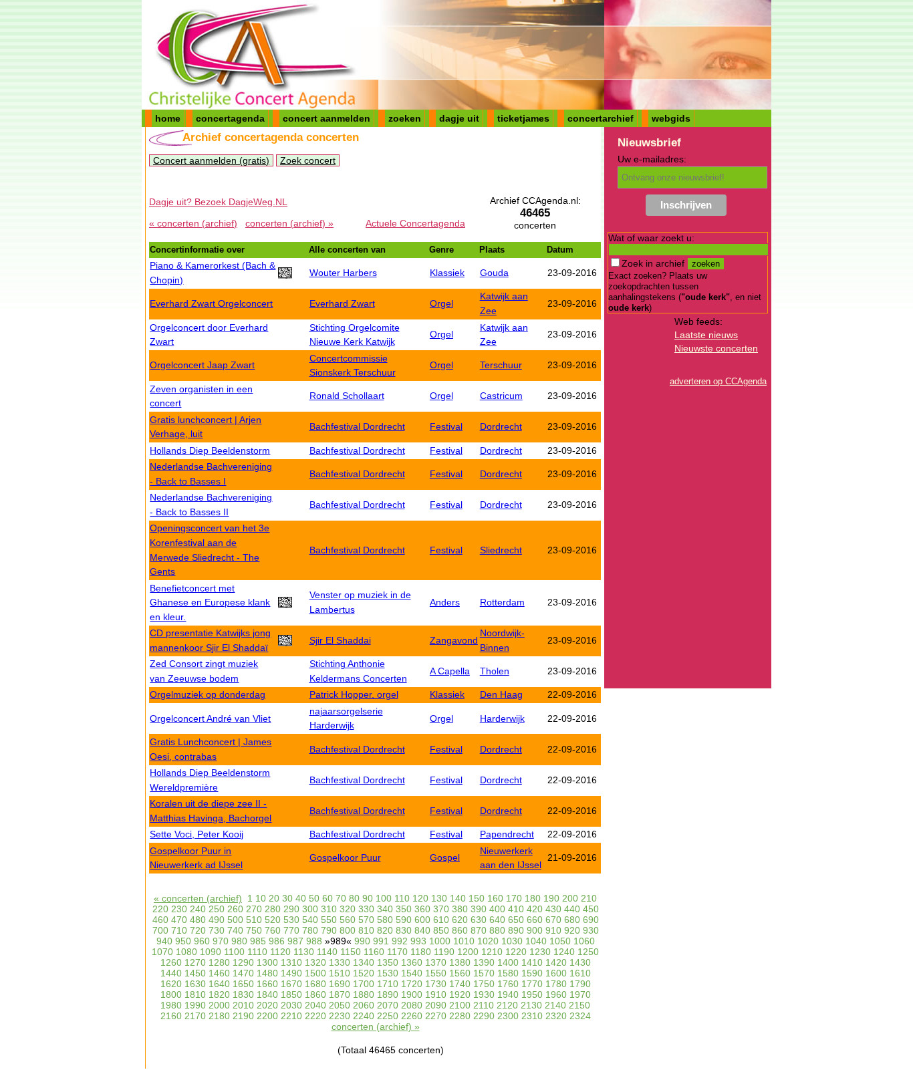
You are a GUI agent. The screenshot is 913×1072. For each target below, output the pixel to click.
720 (198, 930)
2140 (555, 1005)
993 (418, 941)
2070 (387, 1005)
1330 (339, 962)
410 (516, 909)
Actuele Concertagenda (415, 223)
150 (477, 898)
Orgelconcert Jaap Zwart (202, 365)
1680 (315, 983)
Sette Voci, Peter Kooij (196, 834)
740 (235, 930)
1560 (460, 973)
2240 (363, 1016)
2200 (267, 1016)
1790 (580, 983)
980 (239, 941)
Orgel (441, 303)
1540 (411, 973)
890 (516, 930)
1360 (411, 962)
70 (341, 898)
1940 (508, 994)
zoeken (404, 118)
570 (366, 919)
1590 (532, 973)
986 (277, 941)
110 (402, 898)
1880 (363, 994)
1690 (339, 983)
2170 (195, 1016)
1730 (435, 983)
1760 (508, 983)
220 (160, 909)
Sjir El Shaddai (340, 640)
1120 (280, 951)
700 (160, 930)
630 (479, 919)
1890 (387, 994)
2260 (411, 1016)
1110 (257, 951)
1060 (584, 941)
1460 (219, 973)
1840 (267, 994)
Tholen (494, 671)
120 (420, 898)
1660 (267, 983)
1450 (195, 973)
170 (514, 898)
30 (287, 898)
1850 (291, 994)
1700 (363, 983)
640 (497, 919)
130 (439, 898)
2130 (531, 1005)
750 (254, 930)
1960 (556, 994)
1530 (387, 973)
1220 (516, 951)
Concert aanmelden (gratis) (211, 160)
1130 (303, 951)
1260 (171, 962)
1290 (243, 962)
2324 (580, 1016)
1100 (234, 951)
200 (570, 898)
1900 (411, 994)
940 (164, 941)
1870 (339, 994)
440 (572, 909)
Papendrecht (507, 834)
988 (314, 941)
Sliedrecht (501, 550)
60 (327, 898)
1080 (186, 951)
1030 (512, 941)
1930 (484, 994)
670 (553, 919)
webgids (671, 118)
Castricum (501, 395)
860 (460, 930)
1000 (439, 941)
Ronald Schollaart (346, 395)
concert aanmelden (326, 118)
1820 (219, 994)
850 (441, 930)
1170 (397, 951)
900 (535, 930)
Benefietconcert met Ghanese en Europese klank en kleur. (210, 602)
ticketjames (523, 118)
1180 (420, 951)
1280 (219, 962)
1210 (492, 951)
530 (291, 919)
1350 (387, 962)
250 (217, 909)
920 (572, 930)
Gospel (445, 857)
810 (366, 930)
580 (385, 919)
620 (460, 919)
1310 (291, 962)
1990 (195, 1005)
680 (572, 919)
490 (217, 919)
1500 (315, 973)
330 (366, 909)
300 (310, 909)
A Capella (450, 671)
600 (422, 919)
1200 (468, 951)
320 (348, 909)
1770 (532, 983)
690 (591, 919)
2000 (219, 1005)
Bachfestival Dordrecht (357, 426)
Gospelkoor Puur (345, 857)
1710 (387, 983)
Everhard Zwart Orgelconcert (211, 303)
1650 (243, 983)
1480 (267, 973)
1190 (444, 951)
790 (329, 930)
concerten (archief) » (289, 223)
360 (422, 909)
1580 (508, 973)
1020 (488, 941)
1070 (162, 951)
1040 (536, 941)
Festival (446, 426)
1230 (540, 951)
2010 (243, 1005)
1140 (327, 951)
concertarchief (600, 118)
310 (329, 909)
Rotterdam (502, 602)
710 (179, 930)
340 (385, 909)
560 (348, 919)
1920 (460, 994)
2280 (460, 1016)
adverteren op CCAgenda (718, 381)
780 (310, 930)
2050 (339, 1005)
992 (400, 941)
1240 (564, 951)
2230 (339, 1016)
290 (291, 909)
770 (291, 930)
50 (314, 898)
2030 (291, 1005)
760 (273, 930)
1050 (560, 941)
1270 (195, 962)
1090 (210, 951)
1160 (374, 951)
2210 (291, 1016)
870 (479, 930)
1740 (460, 983)
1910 (435, 994)
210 (589, 898)
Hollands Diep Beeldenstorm (210, 450)
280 (273, 909)
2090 (435, 1005)
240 (198, 909)
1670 (291, 983)
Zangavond (454, 640)
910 (553, 930)
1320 (315, 962)
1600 (556, 973)
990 (362, 941)
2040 (315, 1005)
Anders (445, 602)
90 (367, 898)
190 (551, 898)
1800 (171, 994)
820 (385, 930)
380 (460, 909)
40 (300, 898)
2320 (556, 1016)
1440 (171, 973)
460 (160, 919)
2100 (460, 1005)
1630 (195, 983)
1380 (460, 962)
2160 (171, 1016)
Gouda (494, 272)
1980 (171, 1005)
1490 (291, 973)
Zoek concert (308, 160)
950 (183, 941)
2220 (315, 1016)
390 (479, 909)
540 (310, 919)
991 (381, 941)
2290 (484, 1016)
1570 (484, 973)
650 (516, 919)
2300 (508, 1016)
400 (497, 909)
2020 (267, 1005)
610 (441, 919)
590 (404, 919)
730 (217, 930)
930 (591, 930)
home (167, 118)
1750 (484, 983)
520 (273, 919)
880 (497, 930)
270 (254, 909)
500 (235, 919)
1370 (435, 962)
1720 (411, 983)
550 (329, 919)
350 (404, 909)
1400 (508, 962)
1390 (484, 962)
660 (535, 919)
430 (553, 909)
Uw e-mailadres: (652, 159)
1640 (219, 983)
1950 (532, 994)
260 (235, 909)
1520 (363, 973)
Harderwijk (502, 718)
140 (458, 898)
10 (260, 898)
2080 (411, 1005)
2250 (387, 1016)
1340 (363, 962)
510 (254, 919)
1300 (267, 962)
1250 (588, 951)
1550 (435, 973)
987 (295, 941)
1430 (580, 962)
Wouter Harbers (343, 272)
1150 (350, 951)
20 (274, 898)
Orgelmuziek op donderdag (207, 694)
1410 (532, 962)
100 (384, 898)
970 (221, 941)
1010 (464, 941)
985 (258, 941)
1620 (171, 983)
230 (179, 909)
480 (198, 919)
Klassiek (447, 272)
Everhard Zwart (342, 303)
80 (354, 898)
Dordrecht (501, 426)
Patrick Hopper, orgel (353, 694)
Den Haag (501, 694)
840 (422, 930)
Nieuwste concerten (716, 348)
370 (441, 909)
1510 (339, 973)
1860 (315, 994)
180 (533, 898)
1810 (195, 994)
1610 (580, 973)
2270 (435, 1016)
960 (202, 941)
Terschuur (501, 365)
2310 (532, 1016)
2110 (483, 1005)
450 (591, 909)
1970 (580, 994)
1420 (556, 962)
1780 (556, 983)
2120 (507, 1005)
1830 (243, 994)
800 (348, 930)
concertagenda (230, 118)
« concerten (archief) (193, 223)
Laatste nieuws (706, 334)
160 (495, 898)
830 (404, 930)
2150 (579, 1005)
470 (179, 919)
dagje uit (459, 118)
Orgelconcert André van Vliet (210, 718)
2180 (219, 1016)
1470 (243, 973)
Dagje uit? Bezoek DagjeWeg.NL (218, 201)
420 (535, 909)
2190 (243, 1016)
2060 (363, 1005)
